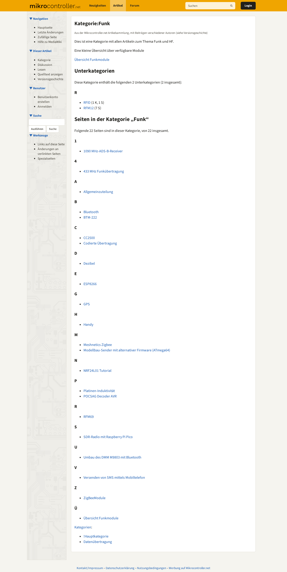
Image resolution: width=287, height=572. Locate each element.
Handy (88, 324)
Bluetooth (91, 212)
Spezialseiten (46, 158)
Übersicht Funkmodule (91, 59)
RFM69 (88, 416)
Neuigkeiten (97, 5)
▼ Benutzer (37, 88)
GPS (86, 304)
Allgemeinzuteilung (98, 191)
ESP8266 (90, 283)
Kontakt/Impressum (90, 568)
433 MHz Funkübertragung (103, 171)
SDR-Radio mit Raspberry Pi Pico (108, 436)
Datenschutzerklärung (120, 568)
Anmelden (45, 106)
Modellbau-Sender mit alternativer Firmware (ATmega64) (126, 350)
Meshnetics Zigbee (97, 344)
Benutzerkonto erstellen (48, 99)
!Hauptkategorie (95, 536)
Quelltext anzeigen (50, 74)
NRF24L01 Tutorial (97, 370)
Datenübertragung (97, 541)
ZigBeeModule (94, 498)
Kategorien (82, 527)
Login (248, 6)
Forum (134, 5)
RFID (87, 102)
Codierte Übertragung (100, 243)
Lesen (42, 69)
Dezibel (89, 263)
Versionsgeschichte (50, 79)
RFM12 (88, 108)
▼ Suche (35, 115)
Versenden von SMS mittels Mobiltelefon (114, 477)
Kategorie (44, 60)
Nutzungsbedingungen (151, 568)
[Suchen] (231, 6)
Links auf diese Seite (51, 144)
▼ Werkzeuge (38, 135)
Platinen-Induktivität (99, 390)
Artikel (118, 5)
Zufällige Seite (47, 37)
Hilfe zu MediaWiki (50, 42)
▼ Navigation (38, 19)
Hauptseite (45, 27)
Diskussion (45, 65)
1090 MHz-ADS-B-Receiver (103, 151)
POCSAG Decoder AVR (100, 396)
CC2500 (89, 237)
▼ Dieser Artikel (40, 51)
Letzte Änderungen (51, 32)
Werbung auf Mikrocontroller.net (189, 568)
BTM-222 (90, 217)
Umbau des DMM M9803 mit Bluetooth (112, 457)
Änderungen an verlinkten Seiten (49, 151)
